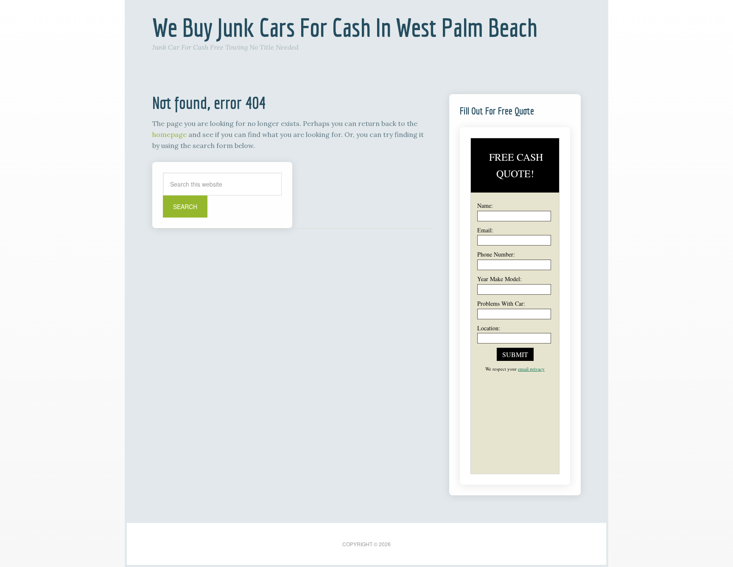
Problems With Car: (501, 303)
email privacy (531, 369)
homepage (169, 134)
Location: (488, 328)
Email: (485, 230)
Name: (485, 205)
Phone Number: (496, 254)
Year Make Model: (499, 279)
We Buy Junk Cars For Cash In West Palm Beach (344, 27)
